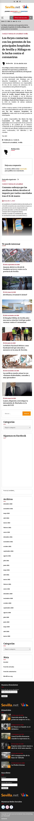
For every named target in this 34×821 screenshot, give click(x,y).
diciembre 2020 (7, 593)
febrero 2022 (7, 527)
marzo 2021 (6, 579)
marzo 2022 (6, 523)
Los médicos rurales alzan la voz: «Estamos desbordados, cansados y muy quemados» (16, 375)
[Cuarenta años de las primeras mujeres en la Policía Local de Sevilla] (5, 717)
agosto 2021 (7, 556)
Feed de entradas (8, 667)
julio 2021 (6, 560)
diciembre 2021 (7, 537)
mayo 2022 (6, 513)
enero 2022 (6, 532)
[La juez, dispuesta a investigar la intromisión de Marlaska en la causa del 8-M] (17, 389)
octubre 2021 (7, 546)
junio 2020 (6, 622)
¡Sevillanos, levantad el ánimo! (15, 295)
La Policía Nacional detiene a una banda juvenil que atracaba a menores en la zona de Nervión (16, 348)
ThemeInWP (7, 816)
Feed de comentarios (9, 671)
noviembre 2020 (8, 598)
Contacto (4, 818)
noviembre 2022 (8, 508)
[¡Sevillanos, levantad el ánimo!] (17, 283)
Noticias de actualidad (15, 33)
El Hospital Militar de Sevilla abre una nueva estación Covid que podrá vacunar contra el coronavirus (17, 320)
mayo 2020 (6, 627)
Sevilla (25, 33)
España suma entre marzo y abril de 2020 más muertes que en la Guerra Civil (22, 747)
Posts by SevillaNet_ (9, 490)
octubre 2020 (7, 603)
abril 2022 (6, 518)
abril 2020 (6, 631)
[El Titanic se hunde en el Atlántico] (5, 726)
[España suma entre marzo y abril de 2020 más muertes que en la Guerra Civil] (5, 745)
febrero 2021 (7, 584)
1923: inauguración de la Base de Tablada (20, 757)
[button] (11, 18)
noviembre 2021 (8, 541)
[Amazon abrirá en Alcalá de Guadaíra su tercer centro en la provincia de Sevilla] (17, 255)
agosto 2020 (7, 612)
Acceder (5, 662)
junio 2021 (6, 565)
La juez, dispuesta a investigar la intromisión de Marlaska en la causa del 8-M (15, 403)
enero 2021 (6, 589)
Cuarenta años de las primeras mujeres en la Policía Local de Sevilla (20, 718)
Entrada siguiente (9, 179)
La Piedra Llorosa (18, 765)
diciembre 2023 (7, 504)
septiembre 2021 (8, 551)
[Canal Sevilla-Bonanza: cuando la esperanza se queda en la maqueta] (5, 736)
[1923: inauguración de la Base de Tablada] (5, 755)
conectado (23, 169)
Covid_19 (5, 33)
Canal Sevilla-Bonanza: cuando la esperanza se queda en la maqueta (20, 737)
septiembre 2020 (8, 608)
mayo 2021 (6, 570)
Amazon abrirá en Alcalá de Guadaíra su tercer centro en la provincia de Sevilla (15, 269)
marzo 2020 (6, 636)
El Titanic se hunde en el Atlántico (20, 728)
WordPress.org (8, 676)
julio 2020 (6, 617)
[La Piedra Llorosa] (5, 765)
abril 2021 (6, 575)
